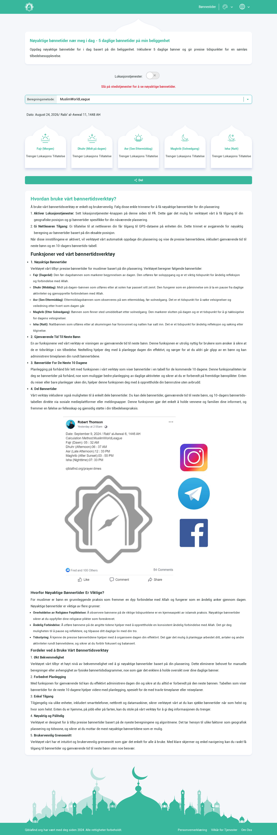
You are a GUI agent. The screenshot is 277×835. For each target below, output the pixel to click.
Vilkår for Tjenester (224, 830)
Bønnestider (207, 7)
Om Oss (246, 830)
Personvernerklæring (192, 830)
